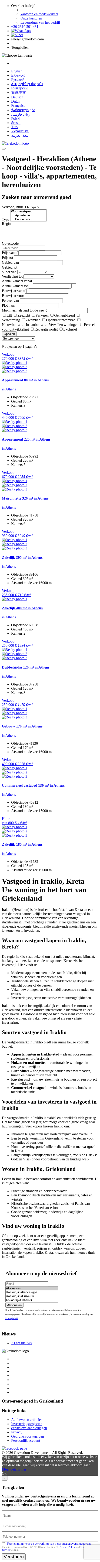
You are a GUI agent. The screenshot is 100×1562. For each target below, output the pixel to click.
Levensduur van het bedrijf (40, 22)
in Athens (9, 389)
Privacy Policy (67, 1547)
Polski (15, 118)
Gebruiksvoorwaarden (27, 1436)
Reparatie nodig (46, 329)
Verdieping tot (12, 276)
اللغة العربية (20, 135)
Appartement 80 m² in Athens (25, 380)
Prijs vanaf (9, 253)
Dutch (15, 101)
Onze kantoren (31, 18)
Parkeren (42, 315)
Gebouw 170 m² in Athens (22, 726)
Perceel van (10, 300)
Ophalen (9, 334)
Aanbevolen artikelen (27, 1420)
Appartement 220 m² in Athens (26, 439)
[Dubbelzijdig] (28, 219)
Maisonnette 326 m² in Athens (25, 498)
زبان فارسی (20, 114)
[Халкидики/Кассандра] (32, 1292)
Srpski (15, 123)
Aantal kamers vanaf (17, 281)
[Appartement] (28, 216)
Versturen (14, 1556)
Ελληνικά (18, 75)
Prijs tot (7, 258)
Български (19, 88)
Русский (17, 79)
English (16, 71)
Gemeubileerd (64, 315)
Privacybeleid (11, 1318)
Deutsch (17, 97)
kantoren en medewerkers (39, 14)
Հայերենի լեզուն (27, 84)
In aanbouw (34, 325)
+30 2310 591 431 (24, 27)
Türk (14, 127)
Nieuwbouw (11, 325)
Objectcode (10, 243)
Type (5, 219)
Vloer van (9, 272)
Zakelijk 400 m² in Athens (22, 608)
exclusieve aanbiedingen (29, 1428)
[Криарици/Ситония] (32, 1300)
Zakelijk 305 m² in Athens (22, 557)
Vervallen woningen (63, 325)
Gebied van (10, 262)
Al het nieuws (21, 1343)
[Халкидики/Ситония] (32, 1296)
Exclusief (70, 329)
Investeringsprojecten (26, 1424)
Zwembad (33, 320)
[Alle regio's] (32, 1288)
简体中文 (18, 92)
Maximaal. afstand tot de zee (23, 310)
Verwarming (11, 320)
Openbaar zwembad (61, 320)
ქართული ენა (23, 110)
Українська (20, 131)
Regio (6, 224)
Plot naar (8, 305)
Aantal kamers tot (15, 286)
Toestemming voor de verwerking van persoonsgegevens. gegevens (49, 1543)
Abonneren (14, 1305)
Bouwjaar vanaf (13, 291)
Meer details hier (14, 1469)
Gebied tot (9, 267)
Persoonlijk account (25, 1440)
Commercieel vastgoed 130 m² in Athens (33, 785)
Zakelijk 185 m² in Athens (22, 844)
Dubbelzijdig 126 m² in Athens (26, 667)
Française (18, 105)
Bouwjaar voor (13, 296)
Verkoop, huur (12, 207)
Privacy (16, 1432)
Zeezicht (23, 315)
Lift (9, 315)
